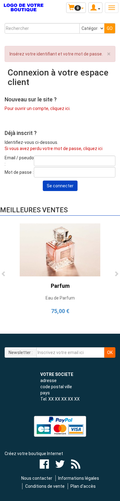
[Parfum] (60, 249)
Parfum (60, 286)
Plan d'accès (83, 486)
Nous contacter (36, 478)
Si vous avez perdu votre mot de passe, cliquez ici (53, 148)
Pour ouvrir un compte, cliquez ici (37, 108)
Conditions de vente (45, 486)
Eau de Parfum (60, 297)
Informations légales (78, 478)
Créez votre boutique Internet (34, 453)
